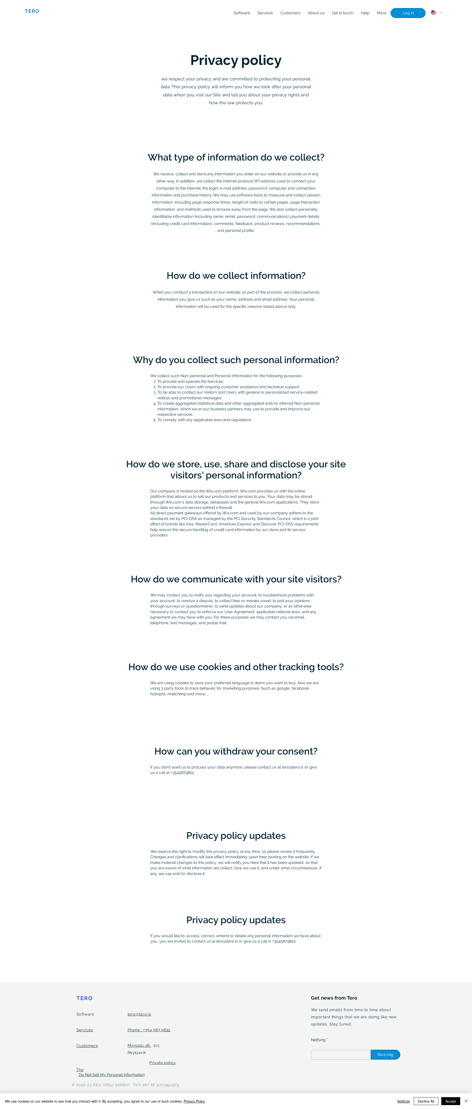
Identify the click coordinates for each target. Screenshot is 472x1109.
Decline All (426, 1101)
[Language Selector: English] (436, 12)
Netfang (318, 1040)
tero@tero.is (292, 767)
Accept (450, 1101)
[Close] (466, 1101)
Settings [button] (403, 1101)
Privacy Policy (194, 1101)
